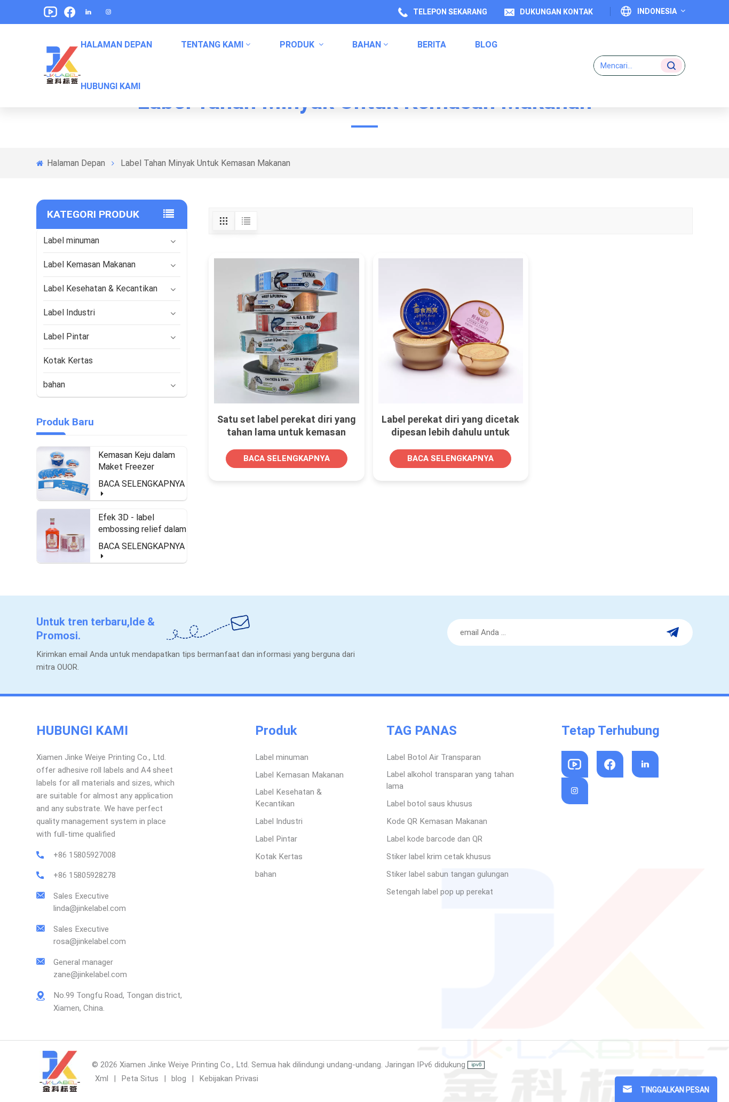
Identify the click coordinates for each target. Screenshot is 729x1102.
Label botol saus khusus (429, 803)
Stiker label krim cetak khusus (438, 856)
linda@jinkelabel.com (89, 908)
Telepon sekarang (450, 11)
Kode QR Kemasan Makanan (436, 821)
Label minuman (71, 240)
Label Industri (69, 312)
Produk (298, 44)
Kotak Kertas (68, 360)
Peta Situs (141, 1078)
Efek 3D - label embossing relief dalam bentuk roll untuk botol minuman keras (142, 523)
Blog (486, 44)
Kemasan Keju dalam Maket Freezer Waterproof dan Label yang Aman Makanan (139, 461)
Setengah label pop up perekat (439, 892)
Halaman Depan (116, 44)
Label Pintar (66, 336)
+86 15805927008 (84, 855)
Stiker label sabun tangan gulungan (447, 874)
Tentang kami (212, 44)
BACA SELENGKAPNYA (141, 484)
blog (179, 1078)
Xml (101, 1078)
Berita (431, 44)
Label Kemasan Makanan (89, 264)
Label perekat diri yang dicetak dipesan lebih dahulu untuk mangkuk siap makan (450, 426)
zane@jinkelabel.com (90, 974)
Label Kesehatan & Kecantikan (100, 288)
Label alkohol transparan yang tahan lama (450, 780)
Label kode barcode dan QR (434, 839)
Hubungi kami (110, 86)
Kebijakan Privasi (228, 1078)
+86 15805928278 (84, 875)
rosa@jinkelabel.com (89, 941)
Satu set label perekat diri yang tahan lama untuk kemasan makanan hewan (286, 426)
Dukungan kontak (556, 11)
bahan (366, 44)
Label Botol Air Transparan (433, 757)
